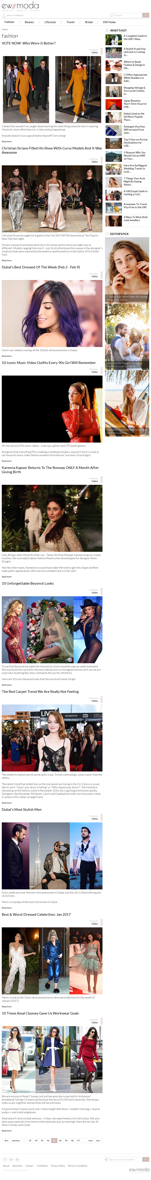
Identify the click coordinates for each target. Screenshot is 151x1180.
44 (60, 1140)
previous (16, 1140)
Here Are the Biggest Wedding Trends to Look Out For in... (124, 364)
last (98, 1140)
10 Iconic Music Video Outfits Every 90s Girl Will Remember (49, 362)
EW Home (109, 22)
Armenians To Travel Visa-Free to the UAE (135, 206)
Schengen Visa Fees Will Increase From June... (134, 129)
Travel (70, 22)
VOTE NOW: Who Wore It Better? (29, 43)
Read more (7, 141)
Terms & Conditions (77, 1165)
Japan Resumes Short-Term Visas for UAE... (135, 103)
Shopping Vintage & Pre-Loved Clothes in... (134, 90)
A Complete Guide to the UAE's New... (135, 37)
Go (145, 15)
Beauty (29, 22)
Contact (29, 1165)
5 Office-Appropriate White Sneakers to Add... (135, 77)
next (90, 1140)
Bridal (89, 22)
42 (48, 1140)
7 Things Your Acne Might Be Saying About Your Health (126, 298)
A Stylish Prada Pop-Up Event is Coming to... (135, 52)
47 (78, 1140)
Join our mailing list (15, 15)
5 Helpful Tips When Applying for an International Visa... (126, 431)
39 (30, 1140)
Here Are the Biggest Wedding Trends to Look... (135, 168)
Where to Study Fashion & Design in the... (134, 64)
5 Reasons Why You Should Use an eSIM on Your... (134, 155)
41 (42, 1140)
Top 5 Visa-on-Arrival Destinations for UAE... (135, 142)
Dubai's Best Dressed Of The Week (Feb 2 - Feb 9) (41, 267)
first (6, 1140)
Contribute (42, 1165)
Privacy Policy (58, 1165)
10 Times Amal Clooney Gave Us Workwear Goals (40, 1013)
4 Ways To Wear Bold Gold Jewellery (135, 219)
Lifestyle (50, 22)
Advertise (17, 1165)
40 (36, 1140)
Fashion (9, 21)
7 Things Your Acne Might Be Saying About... (134, 181)
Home (5, 29)
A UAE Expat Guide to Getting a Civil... (136, 193)
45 (66, 1140)
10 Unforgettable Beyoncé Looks (28, 583)
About (6, 1165)
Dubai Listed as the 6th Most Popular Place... (134, 116)
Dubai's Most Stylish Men (22, 809)
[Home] (20, 6)
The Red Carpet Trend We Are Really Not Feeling (40, 691)
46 (72, 1140)
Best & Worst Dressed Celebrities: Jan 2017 (36, 914)
